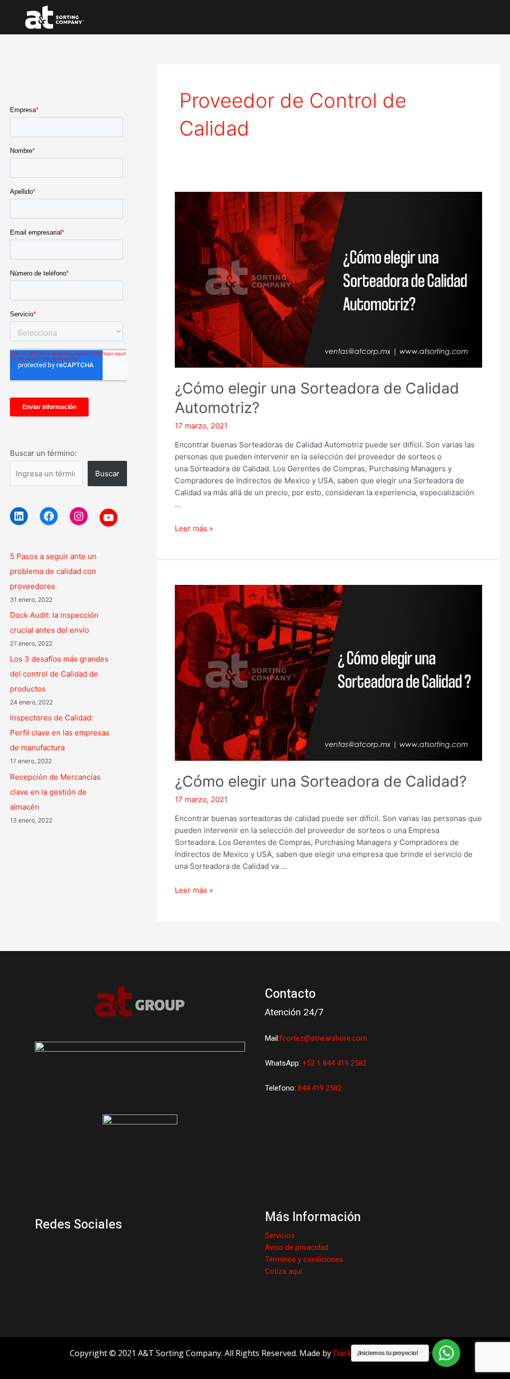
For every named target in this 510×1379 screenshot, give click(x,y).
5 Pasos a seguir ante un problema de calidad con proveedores (53, 571)
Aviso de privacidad (296, 1247)
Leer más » (194, 528)
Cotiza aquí (283, 1271)
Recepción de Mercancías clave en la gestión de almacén (55, 792)
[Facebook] (49, 516)
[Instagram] (79, 516)
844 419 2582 (320, 1088)
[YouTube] (109, 518)
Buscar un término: (43, 453)
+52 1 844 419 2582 (334, 1063)
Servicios (280, 1235)
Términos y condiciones (304, 1259)
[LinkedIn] (19, 516)
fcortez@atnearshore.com (323, 1038)
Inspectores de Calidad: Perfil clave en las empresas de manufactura (60, 732)
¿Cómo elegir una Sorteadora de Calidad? (321, 781)
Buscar (107, 473)
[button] (470, 17)
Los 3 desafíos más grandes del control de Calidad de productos (59, 673)
